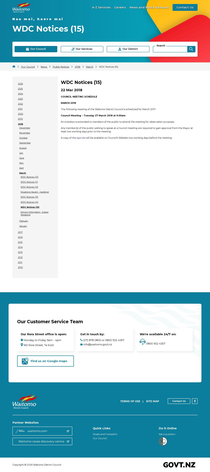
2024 (20, 94)
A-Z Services (101, 7)
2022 (20, 104)
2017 (20, 232)
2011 (20, 262)
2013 (20, 252)
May (21, 163)
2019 (20, 119)
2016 (20, 237)
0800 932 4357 (155, 343)
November (24, 133)
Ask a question (167, 434)
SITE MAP (152, 401)
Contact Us (185, 7)
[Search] (191, 49)
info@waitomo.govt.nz (97, 344)
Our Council (100, 438)
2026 (20, 84)
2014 (20, 247)
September (25, 143)
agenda (81, 137)
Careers (120, 7)
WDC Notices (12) (29, 187)
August (23, 148)
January (23, 226)
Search (161, 45)
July (21, 153)
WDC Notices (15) (30, 207)
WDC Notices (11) (29, 182)
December (24, 128)
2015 (20, 242)
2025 (20, 89)
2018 (20, 124)
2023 (20, 99)
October (23, 138)
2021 (20, 109)
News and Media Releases (149, 7)
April (21, 168)
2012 (20, 257)
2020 (20, 114)
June (21, 158)
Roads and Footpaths (105, 434)
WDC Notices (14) (29, 202)
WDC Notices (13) (29, 197)
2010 (20, 267)
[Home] (21, 11)
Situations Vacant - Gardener (35, 192)
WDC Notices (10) (29, 177)
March (22, 173)
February (23, 221)
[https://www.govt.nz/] (179, 467)
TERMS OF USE (130, 401)
